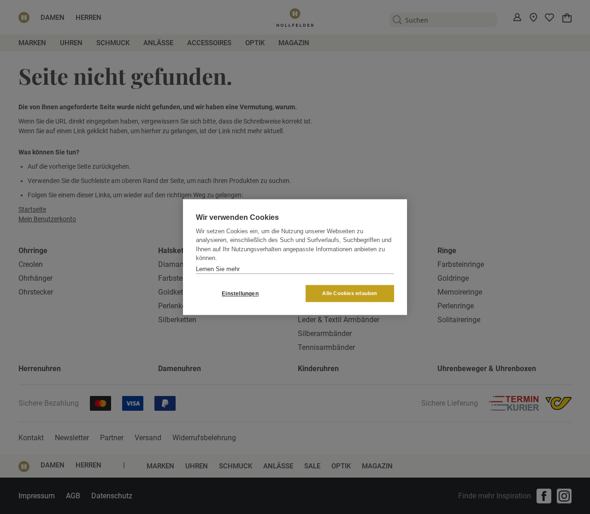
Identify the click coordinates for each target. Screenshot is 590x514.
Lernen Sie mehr (218, 269)
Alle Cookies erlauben (349, 293)
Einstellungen (240, 293)
